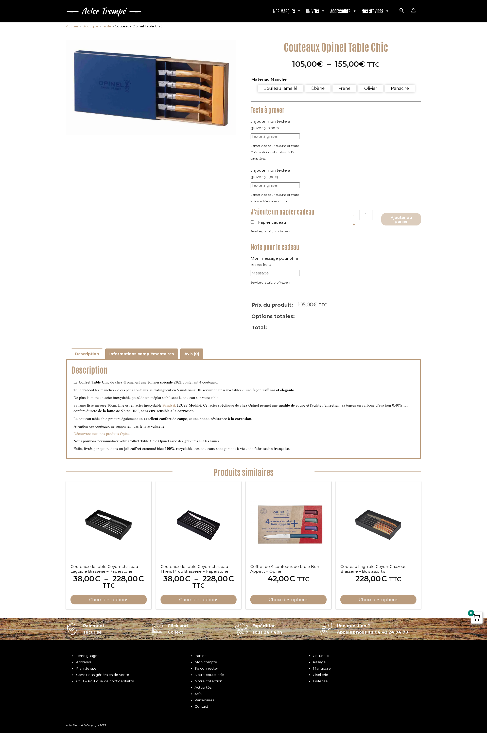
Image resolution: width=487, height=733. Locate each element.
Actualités (203, 687)
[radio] (280, 88)
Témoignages (87, 656)
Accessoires (340, 11)
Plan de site (86, 668)
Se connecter (206, 668)
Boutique (90, 26)
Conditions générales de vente (102, 675)
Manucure (322, 668)
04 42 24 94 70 (391, 632)
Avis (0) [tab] (191, 353)
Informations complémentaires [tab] (141, 353)
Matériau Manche (269, 79)
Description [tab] (87, 353)
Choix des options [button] (378, 599)
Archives (83, 662)
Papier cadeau (272, 222)
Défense (320, 681)
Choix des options (108, 599)
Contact (201, 706)
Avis (198, 694)
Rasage (319, 662)
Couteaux (321, 656)
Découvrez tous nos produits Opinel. (103, 433)
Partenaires (204, 700)
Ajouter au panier (401, 219)
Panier (200, 656)
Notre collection (208, 681)
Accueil (72, 26)
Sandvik (169, 405)
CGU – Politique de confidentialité (105, 681)
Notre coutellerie (209, 675)
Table (106, 26)
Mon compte (206, 662)
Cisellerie (320, 675)
